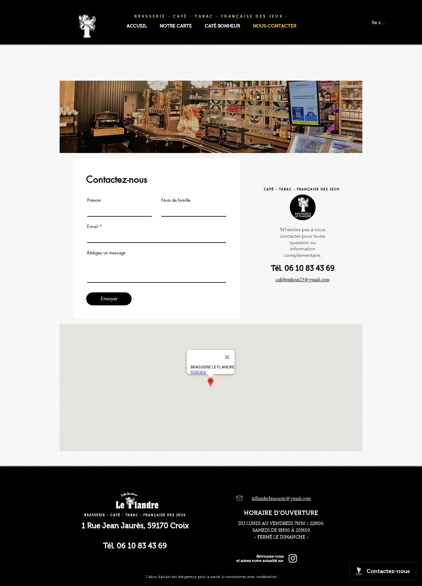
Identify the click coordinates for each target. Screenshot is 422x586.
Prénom (94, 200)
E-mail (92, 226)
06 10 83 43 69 (310, 268)
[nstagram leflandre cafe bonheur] (292, 558)
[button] (176, 26)
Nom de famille (175, 200)
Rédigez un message (106, 253)
